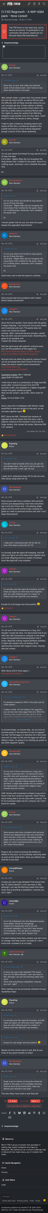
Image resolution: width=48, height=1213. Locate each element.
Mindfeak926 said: (11, 827)
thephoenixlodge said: (13, 697)
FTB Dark (6, 1197)
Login (3, 1185)
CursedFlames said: (12, 967)
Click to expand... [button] (24, 720)
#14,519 (43, 1010)
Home (3, 1168)
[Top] (42, 1200)
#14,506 (43, 319)
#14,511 (44, 627)
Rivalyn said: (9, 1076)
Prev (14, 1101)
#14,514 (43, 761)
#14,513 (43, 692)
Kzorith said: (9, 196)
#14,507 (43, 454)
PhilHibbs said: (10, 80)
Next (34, 1101)
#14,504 (43, 244)
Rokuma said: (9, 916)
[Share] (37, 75)
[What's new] (39, 4)
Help (32, 1201)
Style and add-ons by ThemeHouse (28, 1210)
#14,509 (43, 533)
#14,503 (43, 191)
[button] (4, 3)
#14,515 (43, 822)
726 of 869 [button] (24, 1101)
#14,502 (43, 150)
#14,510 (43, 579)
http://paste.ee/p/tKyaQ (11, 673)
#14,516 (43, 878)
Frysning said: (9, 538)
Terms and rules (8, 1201)
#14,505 (43, 294)
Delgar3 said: (9, 766)
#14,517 (43, 911)
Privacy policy (22, 1201)
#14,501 (43, 75)
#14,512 (43, 667)
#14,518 (43, 962)
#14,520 (43, 1071)
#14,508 (43, 497)
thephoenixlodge (11, 20)
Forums (4, 1172)
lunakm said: (9, 459)
